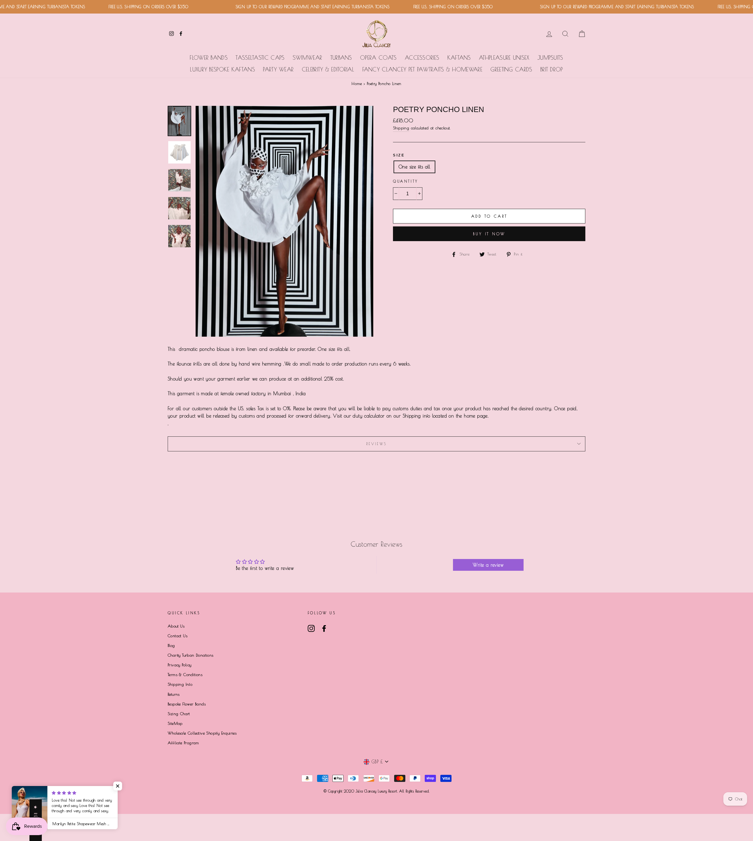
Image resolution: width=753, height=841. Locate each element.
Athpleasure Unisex (504, 57)
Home (356, 83)
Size (399, 155)
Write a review (488, 565)
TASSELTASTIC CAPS (260, 57)
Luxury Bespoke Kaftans (222, 69)
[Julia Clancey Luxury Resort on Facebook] (324, 628)
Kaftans (459, 57)
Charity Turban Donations (191, 655)
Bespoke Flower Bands (187, 704)
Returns (174, 694)
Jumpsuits (550, 57)
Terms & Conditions (185, 674)
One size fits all (414, 166)
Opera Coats (378, 57)
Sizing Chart (179, 713)
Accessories (422, 57)
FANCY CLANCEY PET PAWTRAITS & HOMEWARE (422, 69)
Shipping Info (180, 684)
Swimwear (307, 57)
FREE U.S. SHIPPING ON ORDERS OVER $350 (131, 6)
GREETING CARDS (511, 69)
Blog (171, 645)
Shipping (401, 128)
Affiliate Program (183, 742)
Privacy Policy (179, 665)
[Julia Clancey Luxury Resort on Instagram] (311, 628)
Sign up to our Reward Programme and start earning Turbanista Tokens (295, 6)
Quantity (405, 181)
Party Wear (278, 69)
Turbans (341, 57)
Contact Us (177, 635)
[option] (284, 221)
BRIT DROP (551, 69)
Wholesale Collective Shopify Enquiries (202, 733)
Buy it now (489, 233)
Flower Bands (209, 57)
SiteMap (175, 723)
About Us (176, 626)
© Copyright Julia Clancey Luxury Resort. (361, 791)
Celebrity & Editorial (328, 69)
